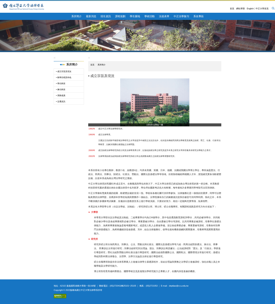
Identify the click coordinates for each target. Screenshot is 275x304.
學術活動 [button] (149, 16)
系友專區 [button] (198, 16)
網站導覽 (240, 8)
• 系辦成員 (60, 95)
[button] (273, 8)
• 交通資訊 (60, 101)
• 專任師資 (60, 83)
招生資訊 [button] (106, 16)
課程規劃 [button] (120, 16)
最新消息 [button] (91, 16)
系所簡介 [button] (76, 16)
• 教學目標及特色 (63, 77)
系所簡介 (102, 65)
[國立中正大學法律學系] (31, 6)
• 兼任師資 (60, 89)
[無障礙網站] (60, 296)
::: (54, 57)
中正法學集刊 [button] (181, 16)
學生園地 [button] (135, 16)
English (250, 8)
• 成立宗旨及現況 (63, 71)
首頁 (232, 8)
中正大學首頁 (262, 8)
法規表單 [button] (164, 16)
